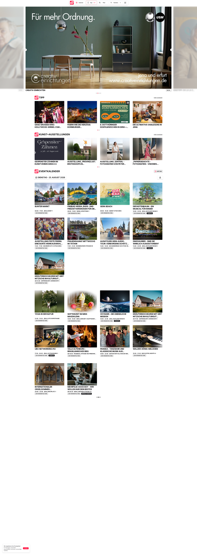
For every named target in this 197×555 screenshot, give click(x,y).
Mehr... (21, 90)
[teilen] (36, 177)
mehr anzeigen (158, 97)
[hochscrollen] (160, 177)
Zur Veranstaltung (41, 213)
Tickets (149, 213)
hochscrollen (99, 397)
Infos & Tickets (86, 393)
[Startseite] (72, 3)
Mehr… (169, 90)
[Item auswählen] (96, 93)
